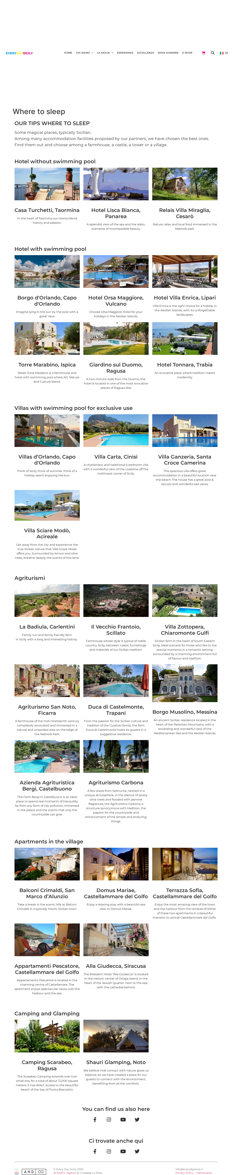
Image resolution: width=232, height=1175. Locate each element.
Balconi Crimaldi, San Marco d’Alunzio (47, 893)
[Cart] (203, 53)
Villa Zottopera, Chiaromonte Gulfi (185, 630)
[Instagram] (108, 1119)
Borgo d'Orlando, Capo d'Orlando (47, 301)
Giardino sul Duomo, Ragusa (116, 368)
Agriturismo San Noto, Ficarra (47, 710)
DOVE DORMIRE (168, 52)
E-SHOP (187, 52)
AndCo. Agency (66, 1172)
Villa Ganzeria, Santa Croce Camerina (184, 460)
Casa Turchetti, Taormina (47, 210)
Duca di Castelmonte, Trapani (116, 710)
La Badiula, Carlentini (47, 627)
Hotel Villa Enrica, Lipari (185, 298)
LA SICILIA (103, 52)
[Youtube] (123, 1119)
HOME (68, 52)
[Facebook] (94, 1119)
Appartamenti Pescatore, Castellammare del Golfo (47, 969)
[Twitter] (137, 1119)
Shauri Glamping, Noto (116, 1062)
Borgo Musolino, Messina (184, 712)
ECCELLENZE (145, 52)
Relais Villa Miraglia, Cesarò (184, 213)
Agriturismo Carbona (116, 782)
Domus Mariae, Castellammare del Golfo (116, 893)
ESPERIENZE (125, 52)
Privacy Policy (184, 1172)
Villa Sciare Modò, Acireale (47, 533)
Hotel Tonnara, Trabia (185, 365)
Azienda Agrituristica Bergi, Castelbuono (47, 785)
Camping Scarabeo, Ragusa (47, 1065)
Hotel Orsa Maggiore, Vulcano (116, 301)
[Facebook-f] (94, 1151)
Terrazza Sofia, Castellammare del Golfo (185, 893)
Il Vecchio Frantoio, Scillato (116, 630)
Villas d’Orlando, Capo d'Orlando (47, 460)
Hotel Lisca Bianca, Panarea (115, 213)
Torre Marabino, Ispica (47, 365)
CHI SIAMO (83, 52)
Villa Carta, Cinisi (116, 457)
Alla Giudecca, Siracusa (116, 966)
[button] (213, 53)
